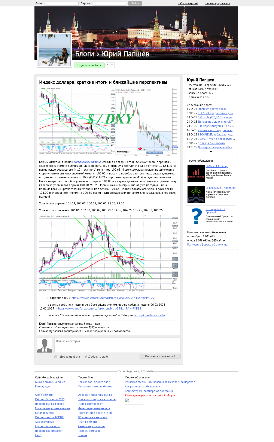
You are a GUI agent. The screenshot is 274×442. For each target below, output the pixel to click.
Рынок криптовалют (90, 404)
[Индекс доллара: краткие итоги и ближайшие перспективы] (108, 155)
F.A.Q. (38, 435)
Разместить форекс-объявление (207, 244)
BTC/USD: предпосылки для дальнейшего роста (228, 113)
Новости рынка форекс (49, 404)
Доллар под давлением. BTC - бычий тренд (225, 122)
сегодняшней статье (87, 162)
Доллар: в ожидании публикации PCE (221, 147)
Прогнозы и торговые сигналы (97, 399)
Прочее (82, 435)
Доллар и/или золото (211, 143)
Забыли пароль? (188, 3)
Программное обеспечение (95, 413)
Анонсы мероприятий (91, 426)
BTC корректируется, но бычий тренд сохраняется (229, 126)
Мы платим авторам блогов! (95, 386)
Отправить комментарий (160, 356)
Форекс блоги (44, 395)
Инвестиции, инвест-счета (94, 408)
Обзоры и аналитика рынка (95, 395)
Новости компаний (89, 431)
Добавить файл (98, 357)
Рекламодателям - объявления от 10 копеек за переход (160, 382)
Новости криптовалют (49, 431)
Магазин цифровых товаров (52, 408)
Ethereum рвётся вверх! (212, 109)
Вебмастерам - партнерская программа (149, 391)
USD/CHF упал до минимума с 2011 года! (223, 139)
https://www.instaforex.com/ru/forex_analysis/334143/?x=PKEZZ (99, 308)
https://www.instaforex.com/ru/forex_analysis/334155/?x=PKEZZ (113, 298)
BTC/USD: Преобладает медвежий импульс (225, 134)
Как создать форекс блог (94, 382)
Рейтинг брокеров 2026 (49, 399)
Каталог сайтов (44, 413)
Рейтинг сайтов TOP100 (49, 417)
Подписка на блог (89, 65)
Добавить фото (69, 357)
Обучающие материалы (92, 417)
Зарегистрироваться (217, 3)
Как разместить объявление (142, 386)
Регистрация (43, 386)
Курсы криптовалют (47, 426)
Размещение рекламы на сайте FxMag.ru (150, 395)
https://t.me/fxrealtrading (150, 315)
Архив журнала (44, 422)
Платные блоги (87, 422)
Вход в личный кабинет (50, 382)
